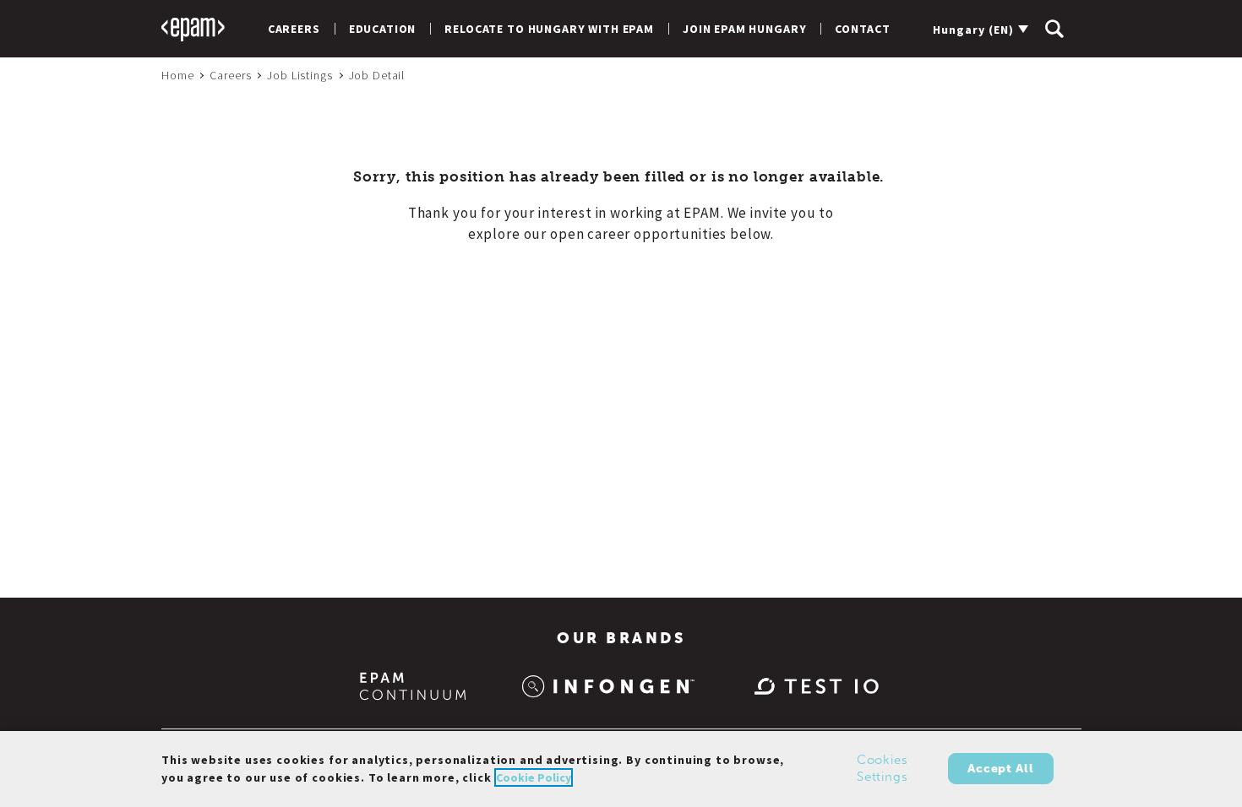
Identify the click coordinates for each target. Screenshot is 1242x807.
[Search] (1054, 28)
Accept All (1000, 768)
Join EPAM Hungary (744, 28)
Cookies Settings (882, 769)
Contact (862, 28)
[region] (621, 769)
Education (383, 28)
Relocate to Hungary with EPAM (549, 28)
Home (177, 75)
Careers (294, 28)
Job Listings (299, 75)
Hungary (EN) (973, 29)
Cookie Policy (533, 777)
